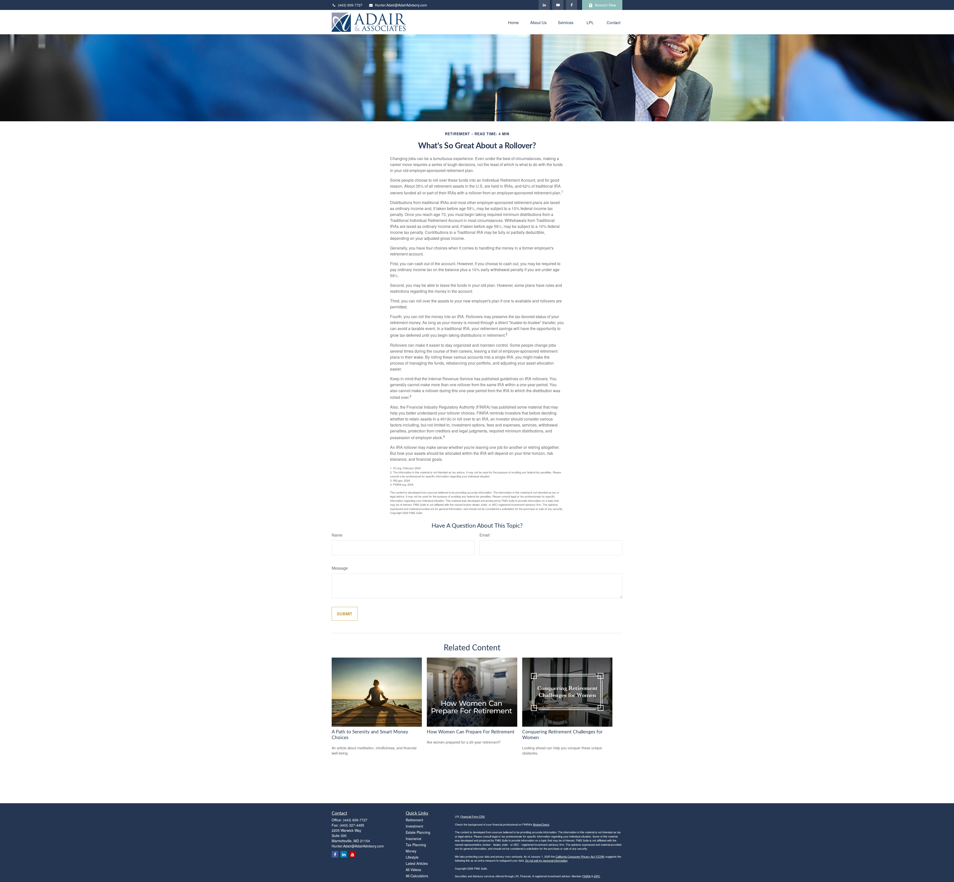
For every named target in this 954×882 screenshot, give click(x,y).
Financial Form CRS (472, 816)
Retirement (414, 819)
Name (337, 535)
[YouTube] (557, 5)
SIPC (597, 876)
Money (411, 850)
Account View (605, 4)
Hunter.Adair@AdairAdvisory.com (401, 4)
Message (340, 568)
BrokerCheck (541, 824)
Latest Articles (417, 863)
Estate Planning (418, 832)
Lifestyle (412, 857)
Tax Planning (416, 844)
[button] (513, 22)
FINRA (586, 876)
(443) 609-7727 (350, 4)
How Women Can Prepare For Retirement (471, 732)
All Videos (413, 869)
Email (484, 535)
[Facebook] (571, 5)
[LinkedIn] (544, 5)
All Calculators (417, 875)
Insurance (413, 838)
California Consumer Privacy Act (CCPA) (580, 856)
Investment (414, 826)
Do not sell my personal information (546, 860)
